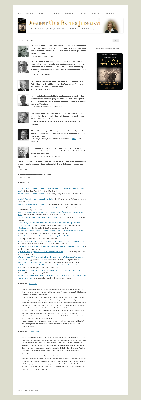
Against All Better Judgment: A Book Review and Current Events (40, 252)
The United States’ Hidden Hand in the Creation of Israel (37, 217)
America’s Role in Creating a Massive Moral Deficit (35, 199)
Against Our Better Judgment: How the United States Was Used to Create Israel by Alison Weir (51, 246)
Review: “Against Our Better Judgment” (31, 194)
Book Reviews (54, 13)
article (74, 139)
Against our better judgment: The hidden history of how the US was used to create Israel (49, 270)
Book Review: (32, 204)
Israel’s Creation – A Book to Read (30, 262)
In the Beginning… (24, 228)
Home (19, 13)
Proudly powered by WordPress (28, 391)
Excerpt (42, 13)
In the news (82, 13)
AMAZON (33, 283)
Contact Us (110, 13)
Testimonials (68, 13)
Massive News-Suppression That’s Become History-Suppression (40, 207)
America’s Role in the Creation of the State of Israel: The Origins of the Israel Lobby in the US (51, 241)
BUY (100, 93)
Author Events (96, 13)
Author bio (30, 13)
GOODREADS (34, 332)
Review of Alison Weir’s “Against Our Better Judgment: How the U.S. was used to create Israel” (51, 231)
